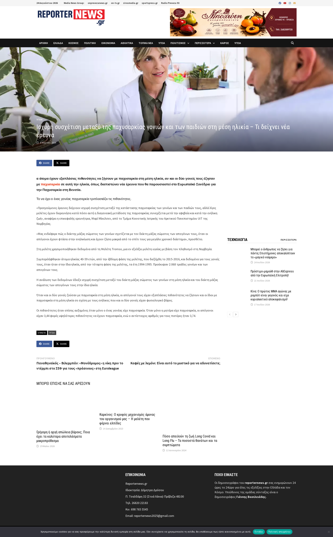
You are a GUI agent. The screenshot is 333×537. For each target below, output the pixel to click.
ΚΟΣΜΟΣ (74, 43)
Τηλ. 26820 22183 (136, 503)
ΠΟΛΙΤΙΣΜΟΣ (178, 43)
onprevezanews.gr (98, 3)
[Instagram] (290, 3)
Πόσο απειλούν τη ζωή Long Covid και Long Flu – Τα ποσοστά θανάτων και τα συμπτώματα (190, 440)
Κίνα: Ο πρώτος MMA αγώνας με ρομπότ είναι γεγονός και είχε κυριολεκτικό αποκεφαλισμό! (271, 295)
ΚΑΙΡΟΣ (224, 43)
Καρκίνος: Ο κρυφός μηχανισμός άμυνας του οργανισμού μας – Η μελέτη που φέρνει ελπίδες (127, 418)
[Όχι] (328, 532)
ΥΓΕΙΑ (162, 43)
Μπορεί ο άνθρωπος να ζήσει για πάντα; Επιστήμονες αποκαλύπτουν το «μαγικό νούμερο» (273, 253)
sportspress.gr (150, 3)
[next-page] (235, 314)
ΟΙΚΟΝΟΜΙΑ (108, 43)
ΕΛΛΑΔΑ (58, 43)
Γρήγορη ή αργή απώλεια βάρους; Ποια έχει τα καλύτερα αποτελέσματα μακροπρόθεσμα (63, 436)
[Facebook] (280, 3)
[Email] (294, 3)
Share (46, 163)
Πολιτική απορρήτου (279, 531)
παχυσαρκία (50, 184)
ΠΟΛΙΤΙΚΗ (90, 43)
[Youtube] (285, 3)
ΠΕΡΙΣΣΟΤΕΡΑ (203, 43)
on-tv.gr (115, 3)
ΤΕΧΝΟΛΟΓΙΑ (237, 239)
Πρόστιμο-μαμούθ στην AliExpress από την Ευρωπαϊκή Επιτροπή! (272, 273)
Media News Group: (74, 3)
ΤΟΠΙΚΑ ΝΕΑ (146, 43)
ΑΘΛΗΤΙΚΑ (127, 43)
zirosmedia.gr (130, 3)
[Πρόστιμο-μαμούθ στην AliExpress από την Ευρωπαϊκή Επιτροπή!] (237, 272)
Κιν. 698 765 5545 (136, 509)
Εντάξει (259, 531)
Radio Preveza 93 (170, 3)
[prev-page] (229, 314)
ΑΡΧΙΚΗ (43, 43)
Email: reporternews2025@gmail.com (149, 516)
